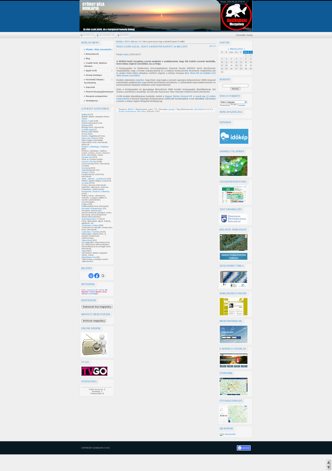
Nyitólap (88, 35)
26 (231, 69)
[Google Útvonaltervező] (233, 422)
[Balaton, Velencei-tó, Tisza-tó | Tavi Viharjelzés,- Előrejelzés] (233, 223)
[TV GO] (94, 375)
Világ (84, 251)
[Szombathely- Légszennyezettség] (233, 203)
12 (231, 62)
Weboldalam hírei (89, 257)
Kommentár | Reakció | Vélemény (96, 191)
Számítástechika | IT (90, 219)
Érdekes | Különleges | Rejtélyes (95, 147)
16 (251, 62)
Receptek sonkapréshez (92, 208)
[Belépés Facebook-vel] (96, 275)
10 (222, 62)
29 (246, 69)
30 (251, 69)
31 (222, 72)
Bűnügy (85, 125)
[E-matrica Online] (233, 367)
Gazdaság (86, 168)
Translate (241, 105)
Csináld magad (88, 130)
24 (222, 69)
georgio (172, 109)
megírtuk (140, 80)
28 (241, 69)
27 (236, 69)
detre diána (141, 111)
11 (226, 62)
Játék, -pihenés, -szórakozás (94, 179)
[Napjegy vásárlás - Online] (233, 315)
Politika (84, 204)
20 (236, 65)
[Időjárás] (233, 175)
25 (226, 69)
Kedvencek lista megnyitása (97, 306)
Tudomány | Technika (91, 232)
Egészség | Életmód (90, 138)
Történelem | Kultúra (90, 225)
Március (134, 41)
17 (222, 65)
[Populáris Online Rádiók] (94, 356)
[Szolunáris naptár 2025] (233, 287)
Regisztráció (106, 35)
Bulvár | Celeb (87, 121)
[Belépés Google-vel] (103, 275)
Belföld (84, 114)
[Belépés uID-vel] (91, 275)
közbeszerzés (131, 111)
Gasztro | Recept (89, 162)
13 (236, 62)
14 (241, 62)
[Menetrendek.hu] (233, 342)
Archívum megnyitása (94, 320)
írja (150, 64)
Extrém (85, 134)
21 (241, 65)
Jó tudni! (85, 183)
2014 (127, 41)
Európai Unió (87, 157)
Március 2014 (236, 49)
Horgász (85, 172)
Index (126, 54)
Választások (87, 240)
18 (226, 65)
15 (246, 62)
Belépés (124, 35)
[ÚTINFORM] (233, 394)
